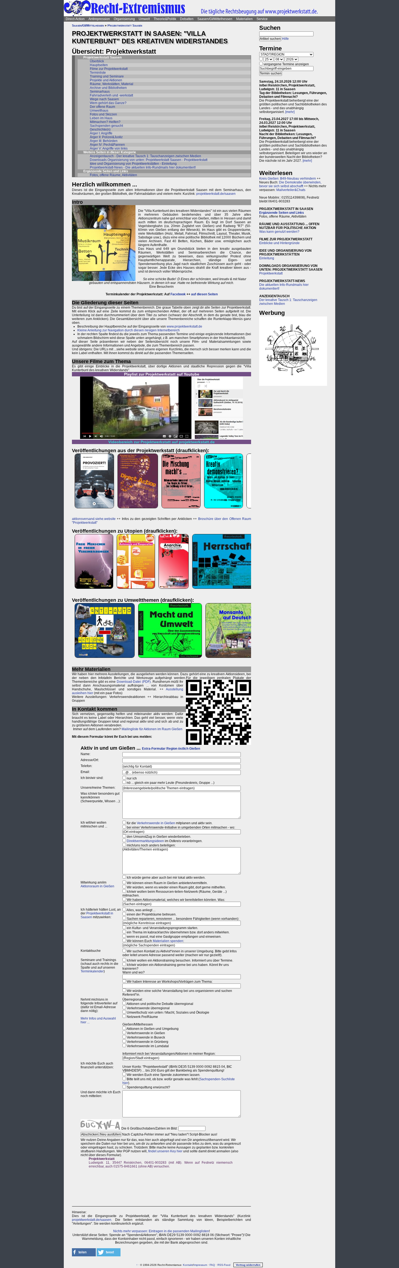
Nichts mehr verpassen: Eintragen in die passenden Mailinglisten (161, 1231)
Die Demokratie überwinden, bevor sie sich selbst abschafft (290, 184)
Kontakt (188, 1264)
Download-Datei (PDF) (134, 682)
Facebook (178, 294)
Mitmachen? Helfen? (105, 122)
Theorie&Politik (165, 19)
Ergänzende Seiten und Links (281, 213)
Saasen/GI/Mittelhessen (214, 19)
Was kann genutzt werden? (279, 232)
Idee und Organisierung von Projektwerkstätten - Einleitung (133, 164)
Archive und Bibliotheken (108, 88)
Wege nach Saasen (104, 99)
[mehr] (289, 112)
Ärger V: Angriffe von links (109, 148)
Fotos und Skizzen (103, 114)
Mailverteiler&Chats (290, 190)
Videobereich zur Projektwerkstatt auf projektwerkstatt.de (161, 442)
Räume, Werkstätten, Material (111, 84)
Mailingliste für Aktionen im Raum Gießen (152, 729)
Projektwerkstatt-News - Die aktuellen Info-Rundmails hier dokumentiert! (143, 167)
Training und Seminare (107, 76)
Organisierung (124, 19)
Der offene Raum (102, 107)
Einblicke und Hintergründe (279, 243)
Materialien (244, 19)
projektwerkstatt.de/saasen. (92, 1220)
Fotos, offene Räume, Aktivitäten (113, 175)
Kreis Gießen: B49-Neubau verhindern (287, 178)
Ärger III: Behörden (104, 141)
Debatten (187, 19)
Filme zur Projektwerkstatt (109, 69)
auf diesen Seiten (204, 294)
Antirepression (99, 19)
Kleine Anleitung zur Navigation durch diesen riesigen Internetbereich (128, 330)
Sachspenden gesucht (106, 126)
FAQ (212, 1264)
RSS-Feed (223, 1264)
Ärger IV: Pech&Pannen (107, 145)
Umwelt (144, 19)
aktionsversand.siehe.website (94, 519)
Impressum (200, 1264)
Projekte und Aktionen (106, 80)
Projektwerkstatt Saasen (124, 25)
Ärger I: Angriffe (101, 133)
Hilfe (285, 39)
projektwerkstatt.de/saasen (216, 194)
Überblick (97, 61)
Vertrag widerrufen (248, 1264)
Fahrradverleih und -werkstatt (111, 95)
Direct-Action (75, 19)
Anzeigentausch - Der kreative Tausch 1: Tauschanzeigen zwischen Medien (145, 156)
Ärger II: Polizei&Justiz (106, 137)
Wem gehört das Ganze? (108, 103)
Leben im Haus (101, 118)
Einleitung (266, 258)
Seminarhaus (100, 91)
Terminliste (98, 73)
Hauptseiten (99, 65)
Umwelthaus (99, 110)
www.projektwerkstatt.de (184, 326)
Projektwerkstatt (271, 273)
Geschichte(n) (100, 129)
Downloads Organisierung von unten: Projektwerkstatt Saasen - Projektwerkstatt (148, 160)
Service (262, 19)
